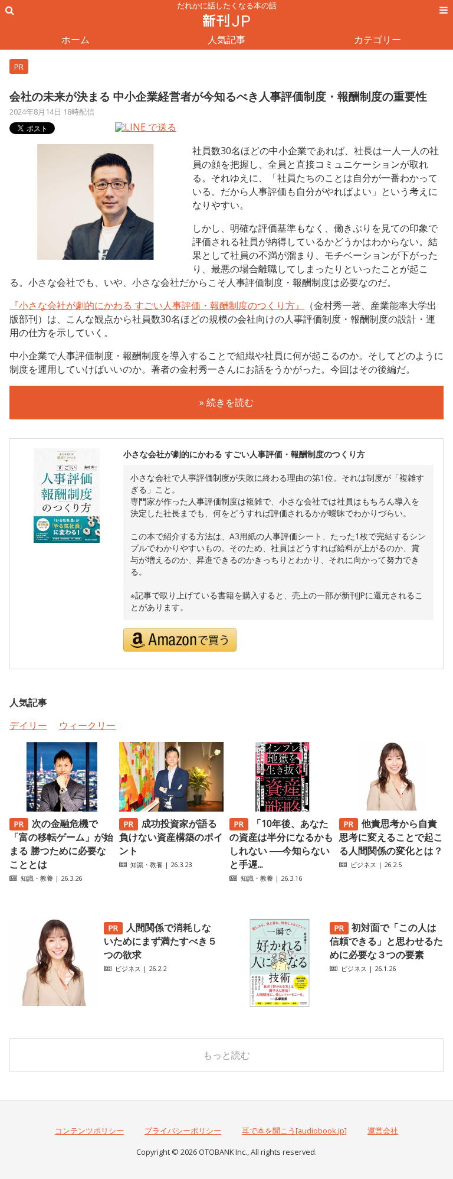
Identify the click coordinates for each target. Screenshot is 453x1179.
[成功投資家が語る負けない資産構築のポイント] (171, 808)
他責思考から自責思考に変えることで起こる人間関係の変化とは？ (391, 837)
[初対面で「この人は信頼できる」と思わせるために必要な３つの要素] (279, 1003)
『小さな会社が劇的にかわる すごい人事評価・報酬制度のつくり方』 (156, 305)
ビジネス (363, 864)
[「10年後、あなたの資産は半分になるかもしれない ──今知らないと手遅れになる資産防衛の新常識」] (281, 808)
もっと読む (226, 1054)
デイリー (28, 725)
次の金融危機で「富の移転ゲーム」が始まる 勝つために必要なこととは (61, 844)
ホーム (75, 39)
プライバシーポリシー (183, 1130)
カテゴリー (377, 39)
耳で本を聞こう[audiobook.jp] (294, 1130)
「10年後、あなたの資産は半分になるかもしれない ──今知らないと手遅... (281, 844)
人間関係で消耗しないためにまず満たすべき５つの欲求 (160, 941)
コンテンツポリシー (89, 1130)
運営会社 (382, 1130)
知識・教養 (37, 878)
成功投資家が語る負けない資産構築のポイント (171, 837)
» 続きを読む (226, 402)
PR (19, 66)
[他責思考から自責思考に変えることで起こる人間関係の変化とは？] (391, 808)
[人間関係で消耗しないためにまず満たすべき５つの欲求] (53, 1003)
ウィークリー (87, 725)
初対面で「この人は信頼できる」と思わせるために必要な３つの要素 (386, 941)
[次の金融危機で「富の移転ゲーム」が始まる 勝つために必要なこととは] (61, 808)
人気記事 (226, 39)
